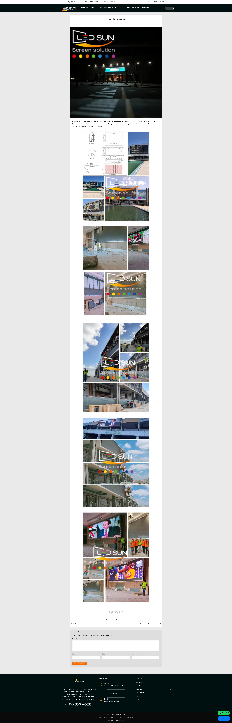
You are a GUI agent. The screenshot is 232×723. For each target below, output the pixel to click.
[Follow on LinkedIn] (109, 1)
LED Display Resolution (80, 624)
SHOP (139, 8)
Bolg (134, 8)
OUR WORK (94, 8)
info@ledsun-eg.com (111, 702)
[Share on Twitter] (112, 612)
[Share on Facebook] (109, 612)
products (105, 717)
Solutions (112, 8)
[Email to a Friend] (116, 612)
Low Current (125, 8)
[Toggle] (170, 689)
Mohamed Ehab (120, 720)
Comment (75, 638)
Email (104, 654)
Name (74, 654)
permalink (127, 619)
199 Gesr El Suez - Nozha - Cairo (113, 686)
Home (100, 717)
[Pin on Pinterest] (119, 612)
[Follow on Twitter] (104, 1)
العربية (162, 1)
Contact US (149, 1)
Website (134, 654)
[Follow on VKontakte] (113, 1)
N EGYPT (79, 121)
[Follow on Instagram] (102, 1)
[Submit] (172, 8)
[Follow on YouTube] (111, 1)
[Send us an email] (105, 1)
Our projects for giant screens (149, 624)
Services (103, 8)
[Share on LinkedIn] (122, 612)
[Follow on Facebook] (100, 1)
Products (84, 8)
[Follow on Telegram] (114, 1)
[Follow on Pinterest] (107, 1)
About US (156, 1)
